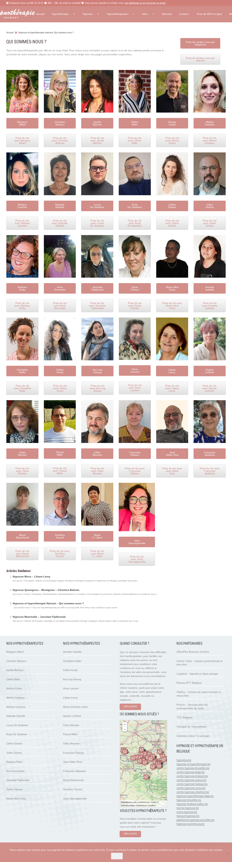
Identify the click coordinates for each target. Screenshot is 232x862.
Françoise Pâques (73, 752)
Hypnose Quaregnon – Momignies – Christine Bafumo (46, 590)
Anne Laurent (71, 688)
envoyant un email (155, 3)
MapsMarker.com (128, 802)
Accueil (10, 32)
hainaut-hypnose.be (188, 815)
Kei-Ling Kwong (72, 679)
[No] (227, 853)
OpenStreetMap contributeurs (134, 805)
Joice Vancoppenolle (75, 798)
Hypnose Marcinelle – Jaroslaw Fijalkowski (39, 616)
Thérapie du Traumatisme (191, 726)
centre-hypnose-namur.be (191, 779)
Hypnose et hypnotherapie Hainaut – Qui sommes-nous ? (48, 603)
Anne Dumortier (15, 771)
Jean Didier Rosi (72, 761)
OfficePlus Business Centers (193, 651)
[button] (73, 14)
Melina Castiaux (15, 697)
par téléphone (132, 3)
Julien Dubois (14, 752)
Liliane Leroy (70, 697)
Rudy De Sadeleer (16, 734)
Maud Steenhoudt (73, 780)
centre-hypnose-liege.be (190, 771)
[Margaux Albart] (153, 767)
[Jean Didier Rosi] (145, 762)
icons (146, 802)
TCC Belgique (184, 717)
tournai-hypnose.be (188, 807)
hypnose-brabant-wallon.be (192, 803)
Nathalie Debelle (15, 715)
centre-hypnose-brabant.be (192, 775)
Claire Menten (71, 725)
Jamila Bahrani (14, 670)
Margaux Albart (15, 651)
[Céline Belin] (133, 758)
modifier (151, 805)
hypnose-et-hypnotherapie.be (193, 763)
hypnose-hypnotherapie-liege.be (195, 795)
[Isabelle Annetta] (164, 759)
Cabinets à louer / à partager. (193, 735)
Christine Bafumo (16, 661)
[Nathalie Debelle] (159, 766)
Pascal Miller (70, 734)
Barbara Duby (14, 761)
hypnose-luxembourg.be (190, 823)
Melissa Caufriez (15, 706)
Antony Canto (14, 688)
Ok (117, 855)
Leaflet (141, 802)
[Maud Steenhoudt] (137, 757)
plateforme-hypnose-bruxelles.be (195, 819)
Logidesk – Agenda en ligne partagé (197, 673)
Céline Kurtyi (70, 670)
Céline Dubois (14, 743)
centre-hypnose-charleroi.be (193, 791)
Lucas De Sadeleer (17, 725)
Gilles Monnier (71, 743)
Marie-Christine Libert (75, 706)
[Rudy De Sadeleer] (151, 759)
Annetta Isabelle (72, 651)
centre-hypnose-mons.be (191, 787)
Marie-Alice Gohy (16, 798)
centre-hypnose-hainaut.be (192, 783)
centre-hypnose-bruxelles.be (193, 767)
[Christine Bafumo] (146, 777)
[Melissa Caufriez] (125, 752)
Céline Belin (13, 679)
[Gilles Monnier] (141, 750)
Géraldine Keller (72, 661)
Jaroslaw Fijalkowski (18, 780)
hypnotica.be (184, 760)
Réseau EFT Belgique (189, 682)
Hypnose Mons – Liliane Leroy (31, 576)
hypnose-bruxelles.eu (189, 799)
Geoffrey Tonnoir (72, 789)
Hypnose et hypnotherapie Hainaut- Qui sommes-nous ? (46, 32)
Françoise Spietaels (74, 771)
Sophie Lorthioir (72, 715)
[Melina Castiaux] (160, 752)
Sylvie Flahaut (14, 789)
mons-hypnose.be (187, 811)
